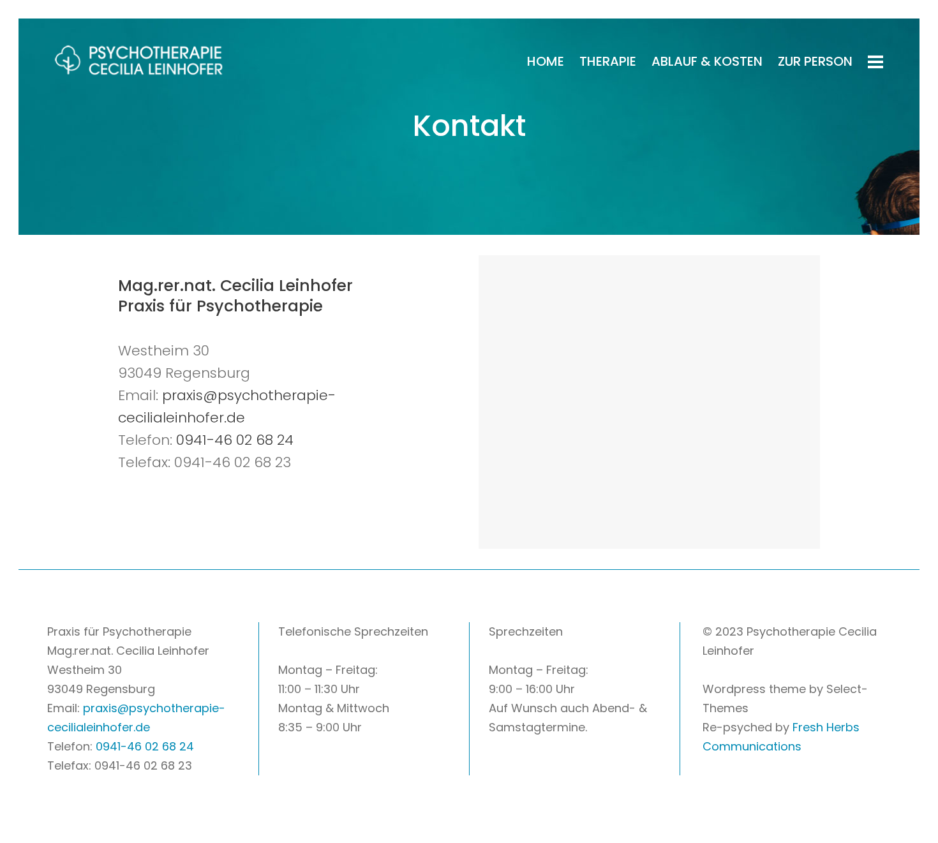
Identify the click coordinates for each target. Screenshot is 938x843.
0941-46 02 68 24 (235, 440)
